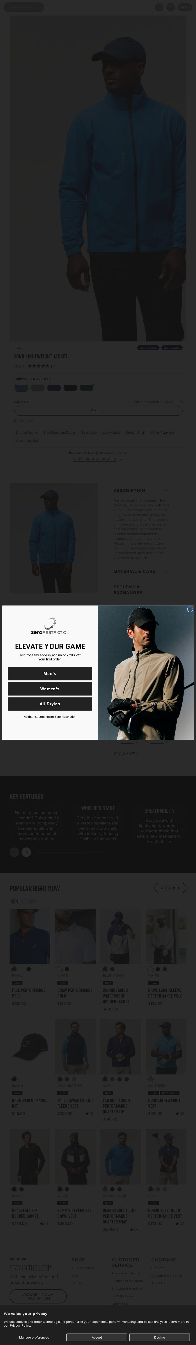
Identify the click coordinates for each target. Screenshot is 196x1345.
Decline (159, 1337)
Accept (97, 1337)
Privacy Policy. (20, 1325)
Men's (50, 673)
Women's (50, 689)
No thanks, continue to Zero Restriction (49, 716)
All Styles (50, 704)
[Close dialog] (190, 609)
